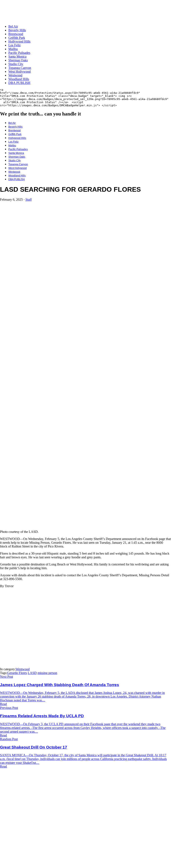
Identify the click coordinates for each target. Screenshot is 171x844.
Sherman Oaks (18, 60)
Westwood (15, 75)
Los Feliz (14, 45)
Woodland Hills (18, 79)
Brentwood (15, 34)
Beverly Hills (17, 30)
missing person (47, 673)
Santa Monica (17, 56)
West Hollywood (19, 71)
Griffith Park (16, 37)
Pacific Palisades (19, 52)
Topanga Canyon (19, 68)
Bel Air (13, 26)
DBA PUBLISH (19, 83)
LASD (32, 673)
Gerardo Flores (17, 673)
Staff (28, 199)
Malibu (13, 49)
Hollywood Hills (19, 41)
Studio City (15, 64)
